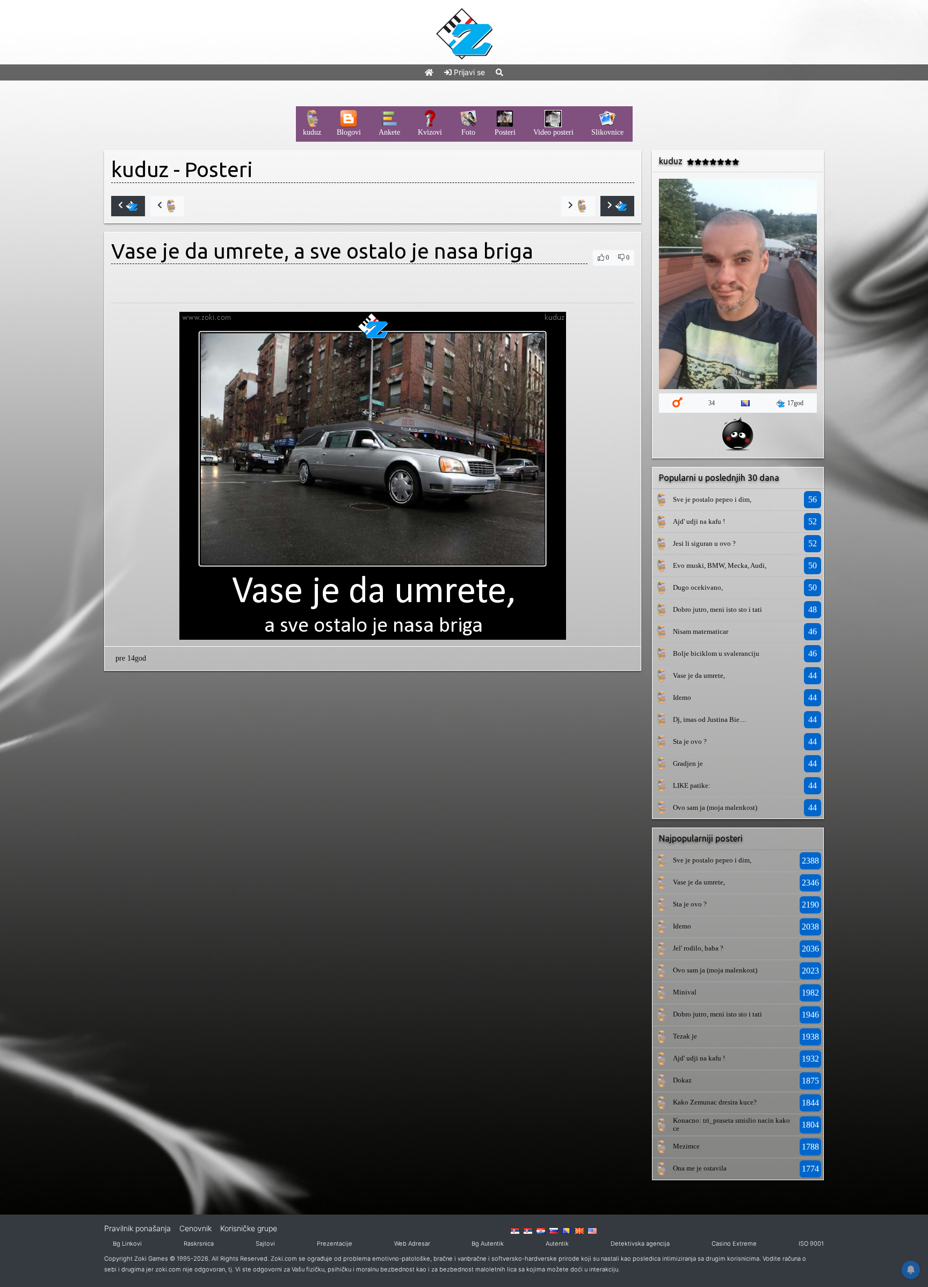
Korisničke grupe (248, 1228)
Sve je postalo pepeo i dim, (712, 499)
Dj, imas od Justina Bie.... (709, 719)
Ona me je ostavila (700, 1168)
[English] (592, 1230)
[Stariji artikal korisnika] (578, 206)
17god (795, 403)
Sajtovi (265, 1243)
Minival (685, 992)
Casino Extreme (734, 1243)
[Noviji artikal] (128, 206)
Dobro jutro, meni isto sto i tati (717, 609)
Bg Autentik (488, 1243)
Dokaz (682, 1080)
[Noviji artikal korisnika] (167, 206)
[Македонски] (579, 1230)
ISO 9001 (811, 1243)
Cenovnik (195, 1228)
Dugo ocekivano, (698, 587)
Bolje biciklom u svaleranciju (716, 653)
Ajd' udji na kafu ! (699, 521)
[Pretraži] (499, 72)
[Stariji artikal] (617, 206)
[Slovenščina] (553, 1230)
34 (711, 403)
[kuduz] (661, 499)
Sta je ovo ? (690, 741)
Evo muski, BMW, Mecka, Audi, (719, 565)
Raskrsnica (199, 1243)
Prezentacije (334, 1243)
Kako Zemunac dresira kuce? (715, 1102)
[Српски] (515, 1230)
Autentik (557, 1243)
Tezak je (685, 1036)
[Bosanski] (566, 1230)
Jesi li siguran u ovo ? (704, 543)
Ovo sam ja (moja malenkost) (715, 807)
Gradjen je (688, 763)
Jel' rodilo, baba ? (698, 948)
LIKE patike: (692, 785)
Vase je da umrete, (699, 675)
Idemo (682, 697)
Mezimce (686, 1146)
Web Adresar (412, 1243)
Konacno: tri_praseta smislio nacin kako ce (731, 1124)
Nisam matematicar (700, 631)
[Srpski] (528, 1230)
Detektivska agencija (640, 1243)
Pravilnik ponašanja (137, 1228)
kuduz (140, 169)
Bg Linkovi (127, 1243)
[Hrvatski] (540, 1230)
